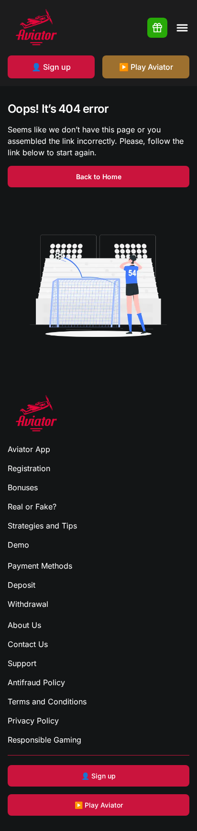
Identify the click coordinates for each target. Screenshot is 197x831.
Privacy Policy (33, 720)
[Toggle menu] (182, 28)
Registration (29, 468)
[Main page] (36, 28)
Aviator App (29, 449)
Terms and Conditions (47, 701)
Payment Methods (40, 566)
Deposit (21, 585)
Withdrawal (28, 604)
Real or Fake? (32, 506)
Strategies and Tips (42, 525)
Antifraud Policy (36, 682)
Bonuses (23, 487)
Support (22, 663)
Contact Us (28, 644)
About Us (24, 625)
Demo (18, 545)
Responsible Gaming (44, 740)
